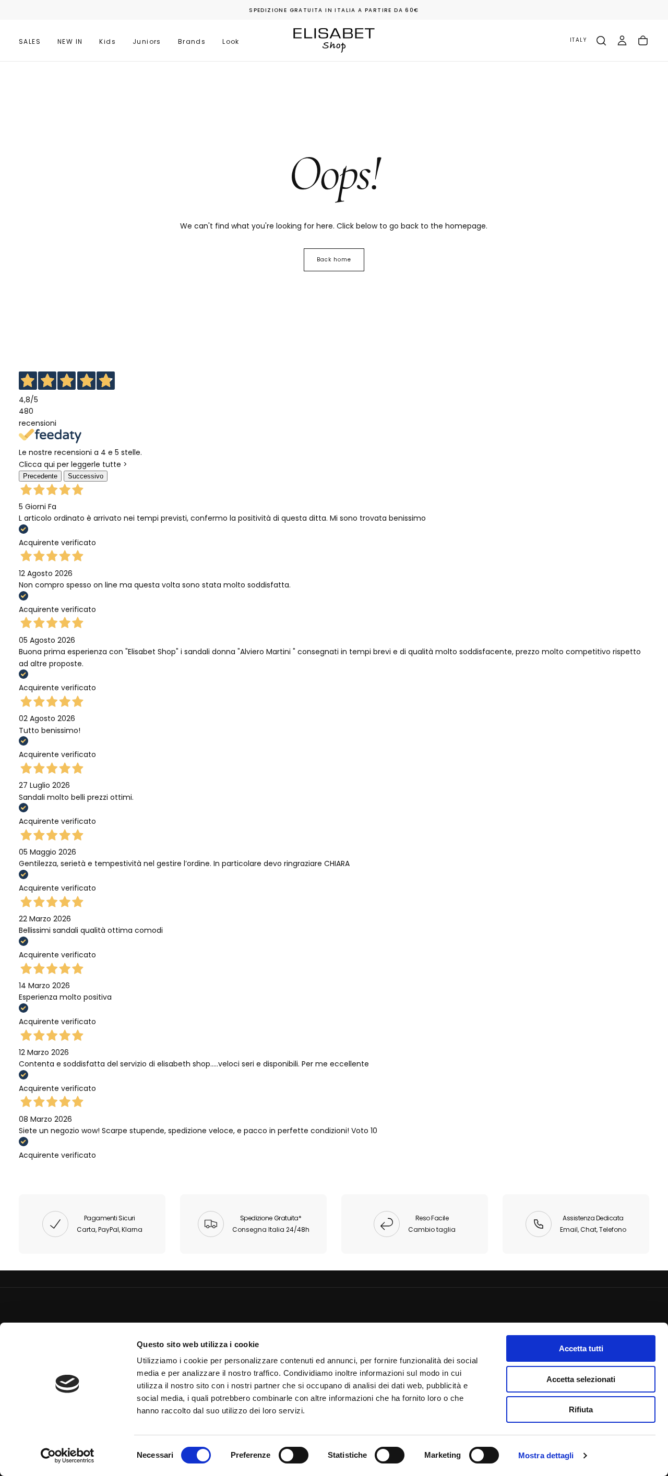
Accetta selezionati (580, 1379)
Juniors (147, 41)
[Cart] (643, 40)
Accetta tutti (581, 1348)
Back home (334, 259)
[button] (578, 40)
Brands (192, 41)
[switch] (293, 1455)
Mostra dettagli (546, 1455)
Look (231, 41)
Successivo (85, 476)
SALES (30, 41)
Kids (107, 41)
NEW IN (69, 41)
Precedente (40, 476)
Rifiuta (581, 1409)
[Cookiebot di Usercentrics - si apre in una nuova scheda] (67, 1455)
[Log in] (622, 40)
